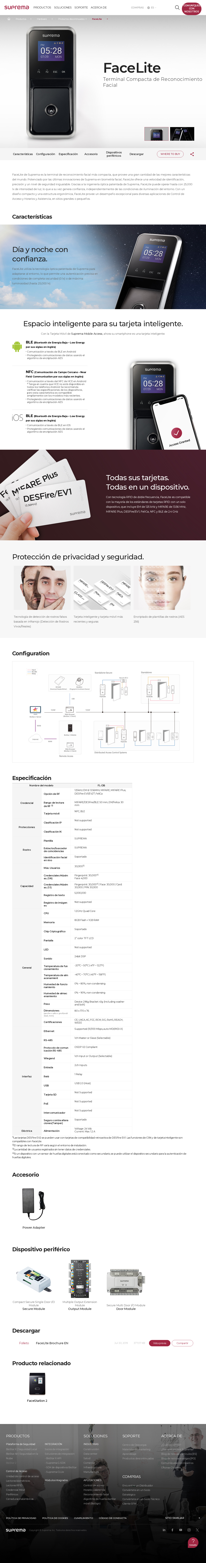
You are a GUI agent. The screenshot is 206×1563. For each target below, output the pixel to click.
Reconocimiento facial (96, 1494)
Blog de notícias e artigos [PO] (178, 1458)
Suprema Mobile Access (86, 333)
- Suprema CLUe (54, 1472)
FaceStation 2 (37, 1401)
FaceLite (97, 19)
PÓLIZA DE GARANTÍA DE (17, 9)
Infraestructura (92, 1467)
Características (23, 154)
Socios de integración (57, 1449)
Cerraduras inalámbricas (19, 1499)
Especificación (68, 154)
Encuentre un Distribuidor (137, 1485)
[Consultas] (193, 1542)
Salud (87, 1458)
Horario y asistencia (94, 1490)
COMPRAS (138, 7)
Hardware (42, 19)
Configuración (45, 154)
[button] (156, 134)
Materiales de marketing (136, 1449)
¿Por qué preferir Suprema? (177, 1449)
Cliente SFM (129, 1503)
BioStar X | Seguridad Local (21, 1449)
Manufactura (91, 1472)
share (190, 154)
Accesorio (91, 154)
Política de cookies (55, 1518)
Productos (21, 19)
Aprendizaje (129, 1454)
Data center (90, 1453)
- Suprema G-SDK (55, 1462)
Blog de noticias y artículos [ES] (179, 1454)
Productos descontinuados (138, 1458)
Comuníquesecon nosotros (192, 8)
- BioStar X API (53, 1458)
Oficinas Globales (171, 1467)
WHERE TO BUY (170, 154)
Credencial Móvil (15, 1490)
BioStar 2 (11, 1462)
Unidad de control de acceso (22, 1476)
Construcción (91, 1449)
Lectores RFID (14, 1485)
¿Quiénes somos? (171, 1444)
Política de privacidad (21, 1518)
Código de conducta (112, 1518)
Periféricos (12, 1494)
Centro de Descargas (134, 1444)
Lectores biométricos (18, 1480)
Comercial (89, 1462)
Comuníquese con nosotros (177, 1463)
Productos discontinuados (71, 19)
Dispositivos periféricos (114, 154)
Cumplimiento (83, 1518)
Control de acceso (94, 1485)
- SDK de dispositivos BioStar (61, 1467)
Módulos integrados (56, 1480)
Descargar (137, 154)
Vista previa (159, 1343)
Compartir (182, 1343)
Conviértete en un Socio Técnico (141, 1499)
